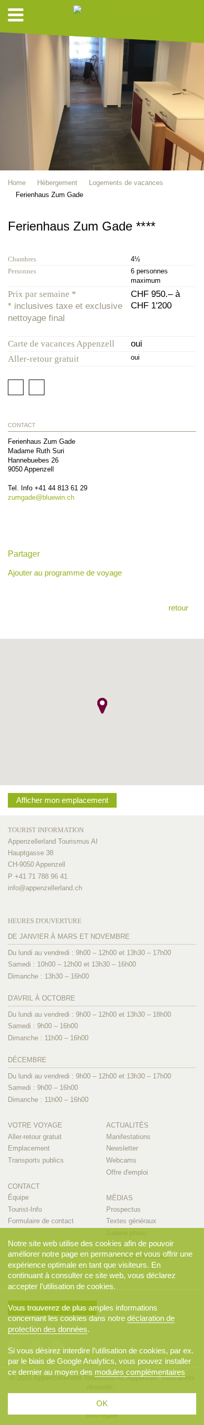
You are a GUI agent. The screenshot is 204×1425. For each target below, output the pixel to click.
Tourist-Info (25, 1209)
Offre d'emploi (127, 1172)
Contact (24, 1186)
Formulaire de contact (41, 1221)
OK (102, 1403)
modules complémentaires (140, 1371)
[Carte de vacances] (176, 239)
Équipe (18, 1197)
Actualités (127, 1125)
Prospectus (123, 1209)
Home (17, 183)
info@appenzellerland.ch (45, 888)
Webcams (121, 1160)
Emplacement (29, 1148)
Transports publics (36, 1160)
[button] (102, 706)
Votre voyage (35, 1125)
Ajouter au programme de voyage (65, 572)
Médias (119, 1198)
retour (178, 607)
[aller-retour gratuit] (191, 239)
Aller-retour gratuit (35, 1137)
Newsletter (122, 1148)
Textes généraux (131, 1221)
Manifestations (128, 1137)
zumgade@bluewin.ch (41, 497)
